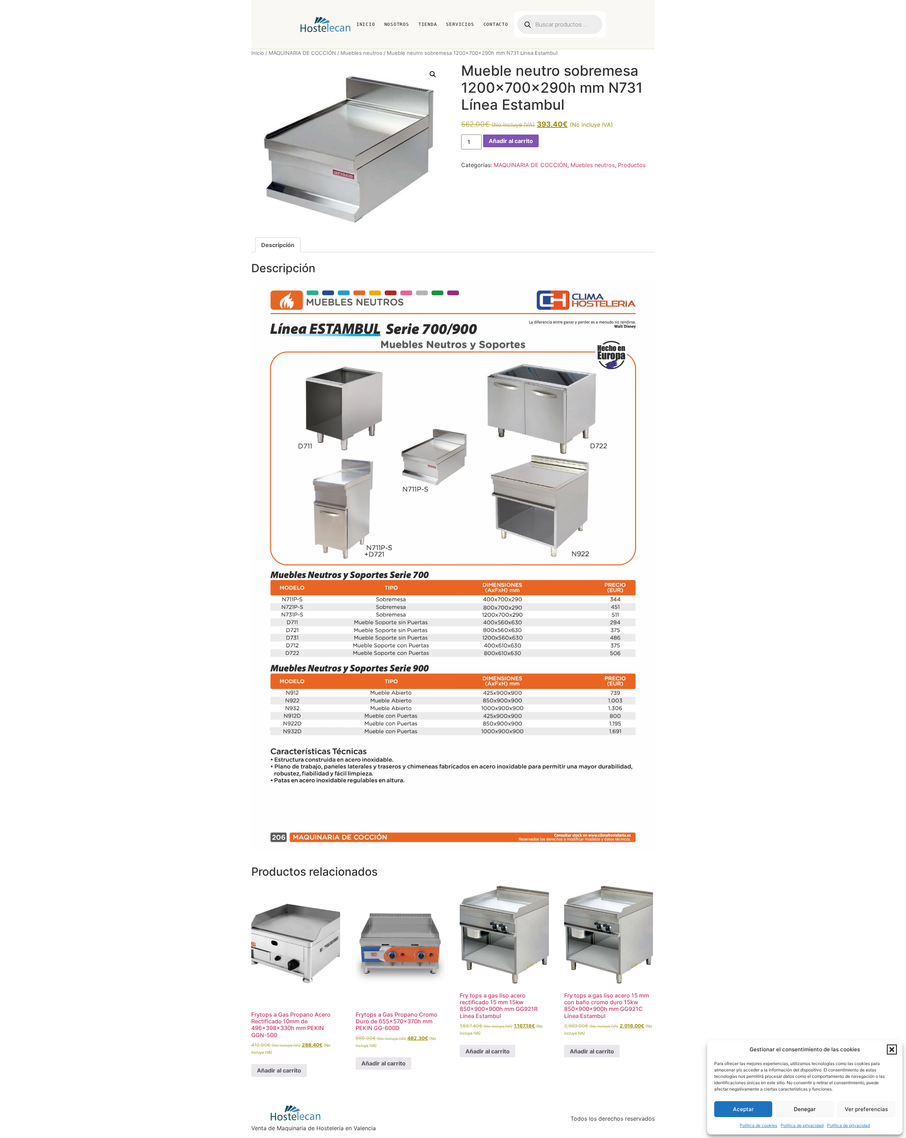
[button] (891, 1049)
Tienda (427, 24)
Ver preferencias (866, 1109)
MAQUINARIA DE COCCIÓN (302, 53)
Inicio (365, 24)
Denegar (805, 1109)
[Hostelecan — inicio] (325, 24)
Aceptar (743, 1109)
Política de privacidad (802, 1125)
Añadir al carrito (511, 140)
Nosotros (396, 24)
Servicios (460, 24)
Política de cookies (758, 1125)
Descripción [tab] (277, 244)
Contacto (495, 24)
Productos (632, 164)
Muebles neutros (361, 53)
